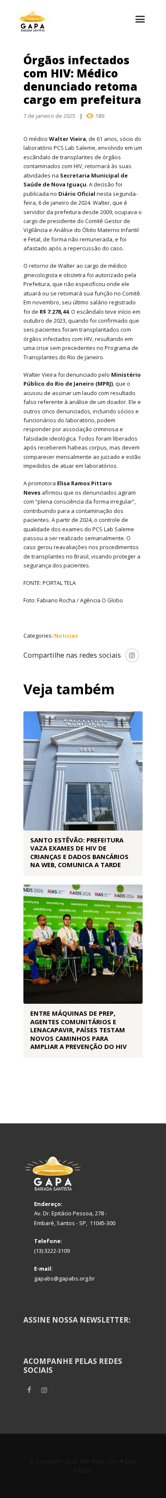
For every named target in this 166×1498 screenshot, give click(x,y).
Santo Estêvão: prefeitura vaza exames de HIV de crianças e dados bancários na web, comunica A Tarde (79, 852)
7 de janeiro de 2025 (49, 116)
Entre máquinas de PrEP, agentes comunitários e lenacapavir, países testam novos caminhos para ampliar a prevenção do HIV (78, 1030)
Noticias (66, 635)
